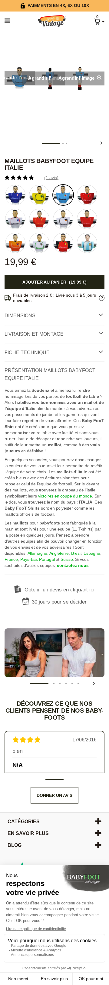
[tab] (54, 315)
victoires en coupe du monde (65, 496)
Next (101, 143)
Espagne (92, 553)
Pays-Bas (29, 559)
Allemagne (37, 553)
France (11, 559)
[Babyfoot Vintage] (45, 21)
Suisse (67, 559)
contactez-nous (72, 565)
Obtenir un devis (59, 590)
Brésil (76, 553)
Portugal (47, 559)
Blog (14, 845)
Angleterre (59, 553)
